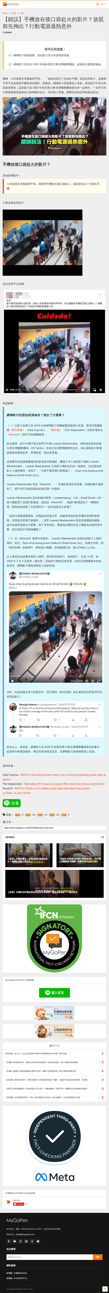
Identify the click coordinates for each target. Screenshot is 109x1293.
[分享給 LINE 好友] (12, 803)
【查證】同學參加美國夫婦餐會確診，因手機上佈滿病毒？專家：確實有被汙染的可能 (79, 860)
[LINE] (26, 1241)
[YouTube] (14, 1241)
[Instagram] (20, 1241)
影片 (22, 13)
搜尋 (97, 1257)
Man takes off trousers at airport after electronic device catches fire (64, 784)
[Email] (38, 1241)
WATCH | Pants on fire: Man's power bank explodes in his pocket (52, 788)
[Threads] (32, 1241)
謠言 (14, 13)
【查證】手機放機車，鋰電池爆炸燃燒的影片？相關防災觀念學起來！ (27, 860)
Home (5, 13)
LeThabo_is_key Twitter (17, 793)
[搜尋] (97, 4)
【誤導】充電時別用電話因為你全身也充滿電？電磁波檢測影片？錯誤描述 (42, 892)
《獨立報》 (55, 430)
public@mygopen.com (25, 1234)
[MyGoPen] (11, 5)
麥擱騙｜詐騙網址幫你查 (17, 1273)
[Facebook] (9, 1241)
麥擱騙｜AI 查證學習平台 (17, 1278)
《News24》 (14, 434)
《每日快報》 (17, 430)
